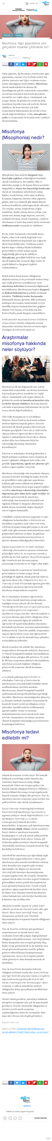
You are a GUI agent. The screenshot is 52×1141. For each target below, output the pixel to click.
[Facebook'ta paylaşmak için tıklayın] (11, 64)
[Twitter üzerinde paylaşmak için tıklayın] (17, 64)
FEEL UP (7, 35)
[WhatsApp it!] (40, 64)
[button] (4, 3)
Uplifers (11, 55)
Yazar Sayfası (40, 1118)
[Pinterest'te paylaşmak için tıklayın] (29, 64)
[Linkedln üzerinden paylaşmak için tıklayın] (23, 64)
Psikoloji (18, 35)
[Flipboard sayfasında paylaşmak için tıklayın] (35, 64)
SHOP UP (34, 3)
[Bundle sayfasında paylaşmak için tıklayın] (45, 64)
